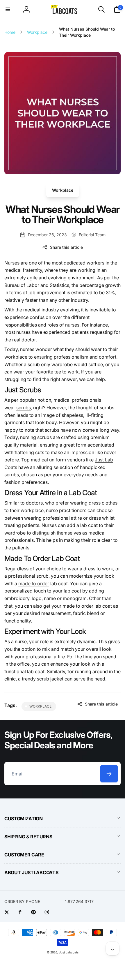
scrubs (23, 407)
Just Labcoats (68, 952)
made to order (33, 583)
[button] (7, 9)
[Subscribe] (109, 773)
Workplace (62, 190)
